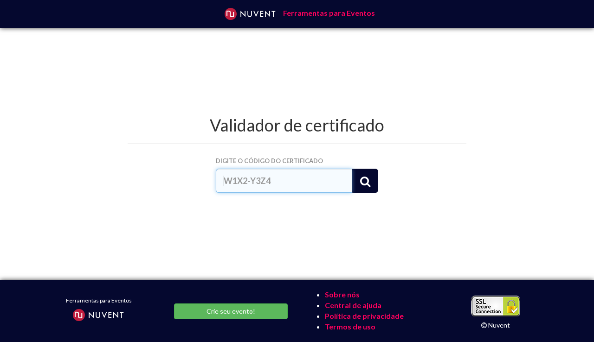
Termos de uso (350, 326)
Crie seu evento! (231, 311)
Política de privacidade (364, 315)
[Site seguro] (495, 306)
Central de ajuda (353, 305)
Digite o (269, 161)
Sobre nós (342, 294)
